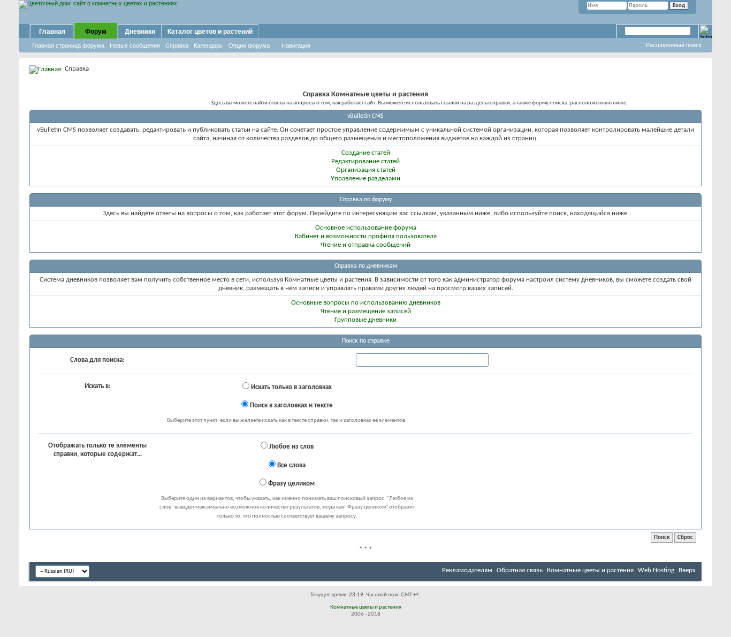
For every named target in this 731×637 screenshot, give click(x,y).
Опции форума (249, 45)
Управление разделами (365, 178)
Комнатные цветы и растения (590, 570)
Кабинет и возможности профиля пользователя (366, 236)
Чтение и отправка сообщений (365, 244)
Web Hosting (656, 570)
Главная (52, 31)
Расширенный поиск (674, 45)
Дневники (140, 31)
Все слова (291, 465)
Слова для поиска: (97, 360)
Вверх (687, 570)
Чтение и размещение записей (366, 311)
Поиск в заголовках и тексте (290, 405)
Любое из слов (291, 446)
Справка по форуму (366, 199)
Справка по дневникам (365, 266)
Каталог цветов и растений (210, 31)
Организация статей (365, 169)
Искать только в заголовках (290, 387)
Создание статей (365, 152)
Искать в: (98, 386)
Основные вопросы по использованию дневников (365, 302)
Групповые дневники (365, 319)
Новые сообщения (135, 45)
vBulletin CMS (365, 116)
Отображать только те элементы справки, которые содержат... (97, 450)
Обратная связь (520, 570)
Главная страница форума (68, 45)
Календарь (208, 45)
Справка (176, 45)
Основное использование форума (365, 227)
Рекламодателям (467, 570)
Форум (95, 31)
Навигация (295, 45)
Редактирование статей (365, 161)
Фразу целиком (290, 483)
